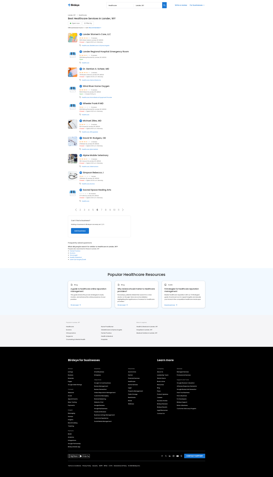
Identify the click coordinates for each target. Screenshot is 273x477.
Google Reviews (99, 405)
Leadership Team (162, 375)
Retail (130, 401)
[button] (76, 209)
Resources (160, 385)
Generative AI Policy (120, 466)
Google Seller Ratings (75, 385)
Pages (70, 381)
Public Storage (132, 394)
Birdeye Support (182, 402)
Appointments (73, 399)
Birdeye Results (162, 407)
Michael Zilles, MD (92, 120)
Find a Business (182, 396)
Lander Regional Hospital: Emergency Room (106, 51)
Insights (70, 420)
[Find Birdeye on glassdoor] (181, 456)
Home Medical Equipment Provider (101, 97)
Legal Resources (162, 410)
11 (118, 209)
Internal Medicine (95, 80)
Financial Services (134, 378)
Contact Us (161, 413)
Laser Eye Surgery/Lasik (78, 259)
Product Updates (162, 394)
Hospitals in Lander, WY (144, 330)
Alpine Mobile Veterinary (95, 155)
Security (95, 466)
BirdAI (70, 434)
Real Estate (132, 397)
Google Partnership (74, 443)
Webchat (71, 392)
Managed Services (183, 372)
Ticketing (71, 426)
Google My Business (100, 408)
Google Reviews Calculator (186, 383)
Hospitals (104, 339)
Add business (80, 231)
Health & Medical (76, 257)
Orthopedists (94, 132)
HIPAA (105, 466)
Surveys (70, 416)
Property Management (135, 391)
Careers (159, 397)
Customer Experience (101, 418)
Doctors (92, 184)
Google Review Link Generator (186, 389)
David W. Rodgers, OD (94, 138)
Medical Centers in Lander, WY (146, 333)
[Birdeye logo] (74, 5)
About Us (160, 372)
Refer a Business (182, 405)
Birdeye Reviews (162, 404)
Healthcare (85, 45)
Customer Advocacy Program (186, 408)
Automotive (132, 372)
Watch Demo (161, 378)
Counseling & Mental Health (75, 339)
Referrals (71, 378)
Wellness (131, 404)
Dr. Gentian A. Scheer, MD (96, 69)
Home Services (133, 385)
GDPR (100, 466)
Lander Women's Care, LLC (97, 34)
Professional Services (184, 375)
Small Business (99, 372)
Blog (158, 388)
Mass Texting (72, 402)
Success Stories (162, 401)
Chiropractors (71, 333)
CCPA (110, 466)
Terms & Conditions (74, 466)
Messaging (71, 413)
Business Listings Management (104, 415)
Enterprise (97, 375)
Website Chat (98, 402)
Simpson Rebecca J (93, 172)
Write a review (181, 5)
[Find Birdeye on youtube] (177, 456)
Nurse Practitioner (107, 327)
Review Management (101, 386)
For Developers (182, 399)
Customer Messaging (101, 396)
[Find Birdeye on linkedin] (170, 456)
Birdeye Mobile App (74, 447)
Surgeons (69, 336)
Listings (70, 372)
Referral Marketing (100, 399)
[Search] (164, 5)
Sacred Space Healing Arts (97, 190)
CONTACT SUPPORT (194, 456)
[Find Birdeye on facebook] (162, 456)
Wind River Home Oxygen (96, 86)
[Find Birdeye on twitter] (166, 456)
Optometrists (94, 149)
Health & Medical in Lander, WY (147, 327)
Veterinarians (94, 166)
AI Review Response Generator (187, 386)
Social (70, 396)
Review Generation (100, 389)
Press (159, 391)
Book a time (161, 381)
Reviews (70, 375)
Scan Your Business (183, 392)
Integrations (72, 440)
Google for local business (102, 383)
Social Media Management (103, 421)
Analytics (71, 437)
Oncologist (73, 255)
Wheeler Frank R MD (93, 103)
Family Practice (75, 251)
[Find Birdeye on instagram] (173, 456)
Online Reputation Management (105, 392)
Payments (71, 405)
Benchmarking (72, 423)
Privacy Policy (86, 466)
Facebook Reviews (100, 412)
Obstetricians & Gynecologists (99, 45)
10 (114, 209)
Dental (130, 375)
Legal (129, 388)
